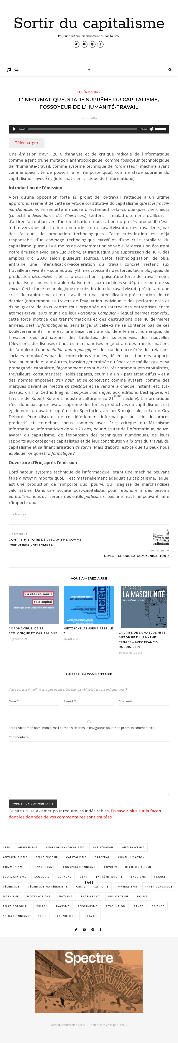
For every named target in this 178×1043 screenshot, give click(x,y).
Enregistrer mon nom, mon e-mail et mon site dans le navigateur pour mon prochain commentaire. (82, 727)
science (158, 906)
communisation (131, 857)
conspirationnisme (79, 867)
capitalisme (76, 857)
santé (139, 906)
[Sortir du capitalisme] (89, 981)
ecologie (42, 876)
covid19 (110, 867)
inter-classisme (159, 886)
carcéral (102, 857)
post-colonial (15, 906)
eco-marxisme (14, 876)
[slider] (161, 129)
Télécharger (26, 142)
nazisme (66, 896)
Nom (13, 701)
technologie (19, 514)
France (160, 876)
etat (84, 876)
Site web (125, 701)
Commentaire (19, 737)
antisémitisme (15, 857)
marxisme (11, 896)
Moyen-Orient (39, 896)
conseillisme (44, 867)
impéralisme (127, 886)
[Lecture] (14, 129)
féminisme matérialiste (48, 886)
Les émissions (89, 92)
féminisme (11, 886)
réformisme (87, 906)
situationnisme (16, 916)
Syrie (42, 916)
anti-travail (103, 847)
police (142, 896)
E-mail (70, 701)
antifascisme (133, 847)
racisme (62, 906)
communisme (13, 867)
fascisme (138, 876)
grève (81, 886)
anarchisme (28, 847)
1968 (6, 847)
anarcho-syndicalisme (65, 847)
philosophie (118, 896)
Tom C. (122, 1025)
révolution (115, 906)
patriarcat (90, 896)
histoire (101, 886)
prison (42, 906)
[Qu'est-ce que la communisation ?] (161, 537)
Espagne (65, 876)
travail (91, 916)
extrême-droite (109, 876)
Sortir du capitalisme (89, 23)
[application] (89, 129)
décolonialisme (138, 867)
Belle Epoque (47, 857)
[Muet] (151, 129)
